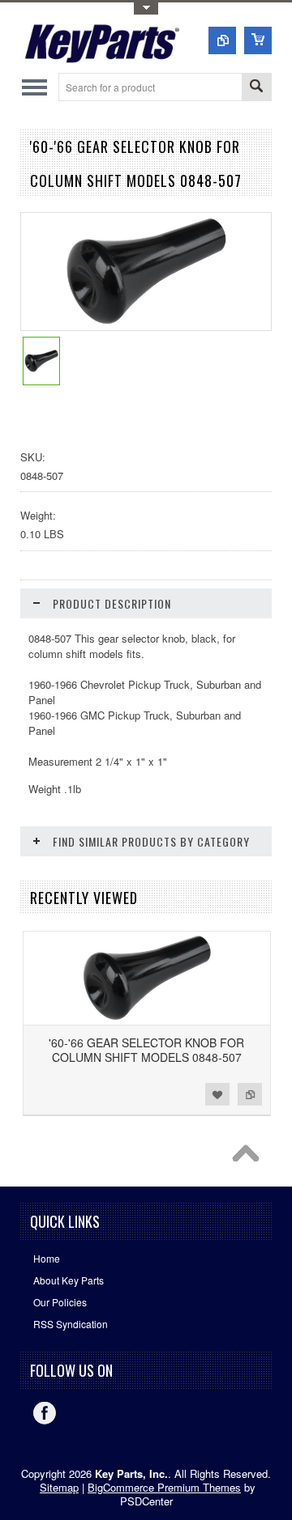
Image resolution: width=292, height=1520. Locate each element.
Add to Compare (250, 1094)
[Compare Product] (222, 40)
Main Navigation (34, 87)
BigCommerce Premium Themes (164, 1487)
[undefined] (146, 325)
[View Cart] (258, 40)
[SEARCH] (256, 88)
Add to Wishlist (217, 1094)
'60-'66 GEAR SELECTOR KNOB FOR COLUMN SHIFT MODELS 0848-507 (146, 1049)
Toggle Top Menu (146, 8)
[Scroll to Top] (250, 1157)
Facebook (44, 1413)
